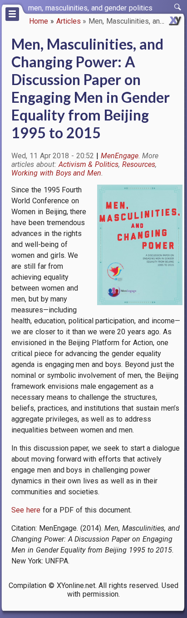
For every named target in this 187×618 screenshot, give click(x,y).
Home (38, 21)
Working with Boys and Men (56, 173)
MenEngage (119, 155)
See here (25, 510)
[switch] (177, 7)
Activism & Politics (89, 164)
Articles (68, 21)
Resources (138, 164)
